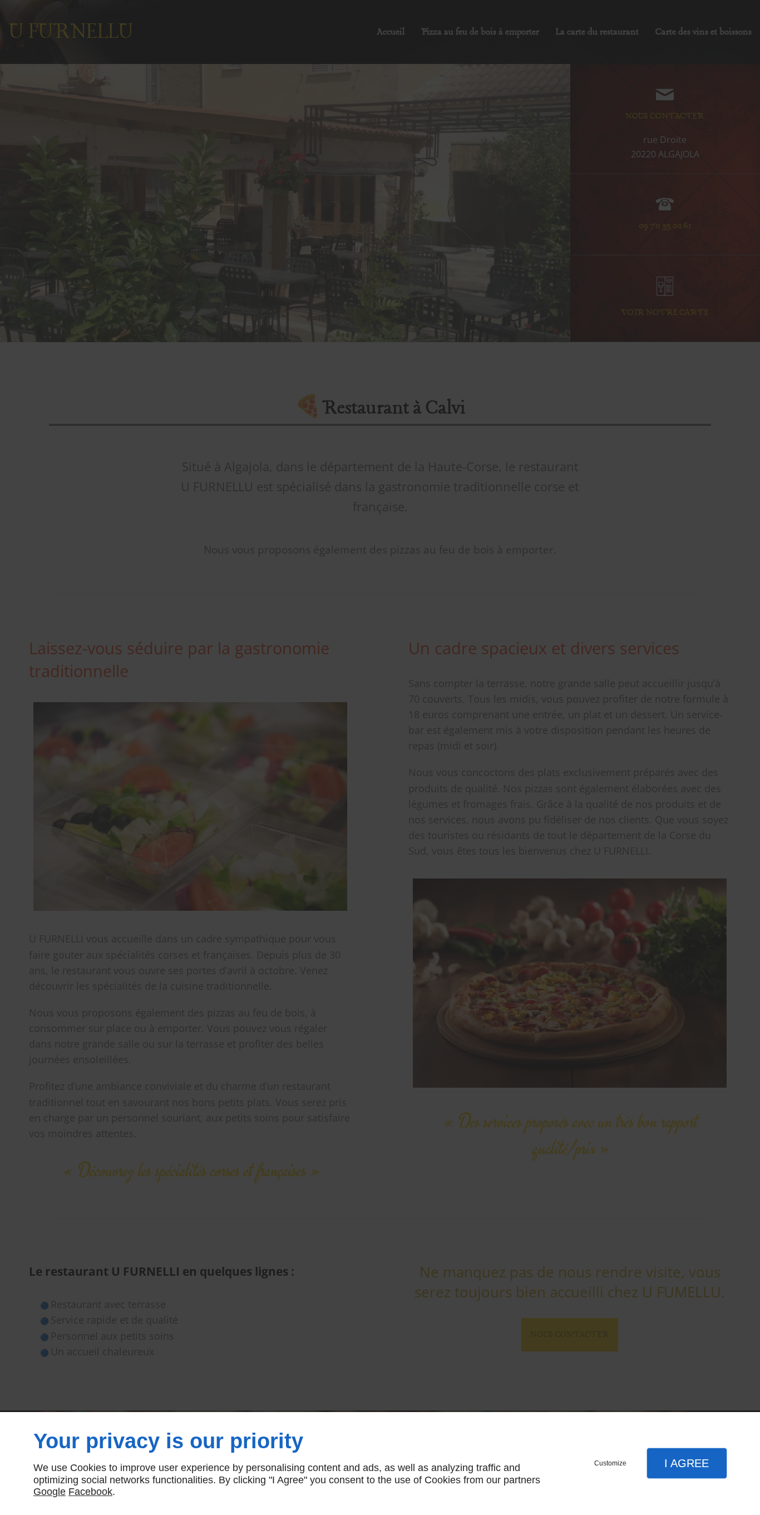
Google (49, 1491)
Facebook (90, 1491)
